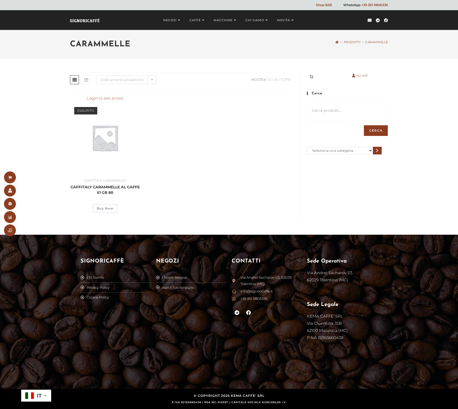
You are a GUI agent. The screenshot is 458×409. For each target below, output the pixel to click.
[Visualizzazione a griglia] (74, 79)
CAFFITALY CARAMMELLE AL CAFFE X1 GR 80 (105, 190)
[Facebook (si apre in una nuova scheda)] (386, 20)
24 (276, 80)
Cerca (375, 130)
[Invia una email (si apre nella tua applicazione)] (369, 20)
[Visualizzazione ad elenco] (86, 79)
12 (269, 80)
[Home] (337, 42)
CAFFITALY (93, 181)
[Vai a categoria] (377, 150)
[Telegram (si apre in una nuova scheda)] (378, 20)
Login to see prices (105, 98)
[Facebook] (249, 312)
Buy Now (105, 208)
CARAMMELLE (376, 42)
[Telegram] (237, 312)
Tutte (285, 80)
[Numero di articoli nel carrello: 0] (311, 76)
